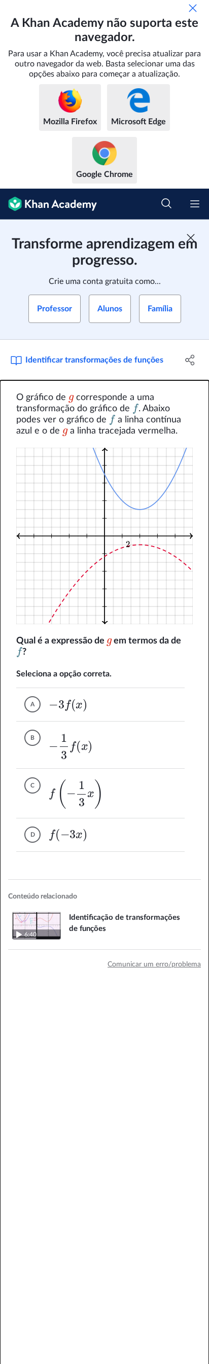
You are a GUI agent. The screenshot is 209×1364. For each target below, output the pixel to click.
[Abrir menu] (195, 204)
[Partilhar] (190, 360)
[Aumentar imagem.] (104, 536)
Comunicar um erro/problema (154, 964)
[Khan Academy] (48, 204)
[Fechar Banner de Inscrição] (191, 238)
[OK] (193, 8)
